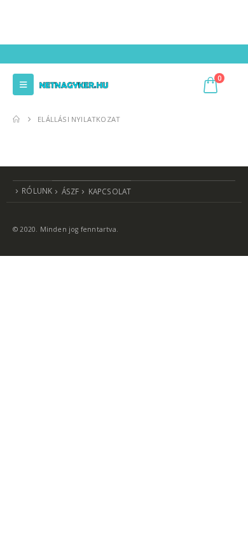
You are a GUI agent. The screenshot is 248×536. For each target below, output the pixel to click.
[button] (23, 84)
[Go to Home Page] (16, 119)
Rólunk (37, 190)
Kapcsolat (110, 191)
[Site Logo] (74, 84)
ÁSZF (70, 191)
